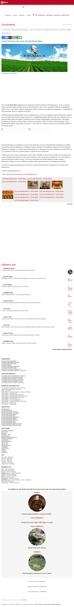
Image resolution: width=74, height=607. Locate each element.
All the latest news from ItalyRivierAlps (37, 581)
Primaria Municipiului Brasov (8, 414)
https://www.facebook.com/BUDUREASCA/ (23, 174)
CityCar (3, 474)
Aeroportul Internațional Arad (8, 361)
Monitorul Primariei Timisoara (9, 437)
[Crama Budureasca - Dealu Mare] (34, 71)
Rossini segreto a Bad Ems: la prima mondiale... (37, 514)
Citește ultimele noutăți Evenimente (62, 349)
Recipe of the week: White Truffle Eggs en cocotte (37, 522)
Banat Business (5, 436)
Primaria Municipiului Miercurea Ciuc (11, 425)
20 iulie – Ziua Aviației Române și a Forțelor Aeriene (15, 310)
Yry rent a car (4, 482)
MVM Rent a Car (5, 480)
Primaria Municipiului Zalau (8, 422)
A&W (2, 469)
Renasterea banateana (7, 430)
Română (24, 600)
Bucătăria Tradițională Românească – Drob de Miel (14, 286)
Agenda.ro (4, 433)
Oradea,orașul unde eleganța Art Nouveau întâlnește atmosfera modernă (20, 335)
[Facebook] (33, 15)
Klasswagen (4, 478)
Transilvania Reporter (7, 438)
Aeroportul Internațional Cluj (8, 363)
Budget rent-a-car (6, 473)
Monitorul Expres (5, 445)
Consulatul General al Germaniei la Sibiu (12, 377)
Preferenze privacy (56, 604)
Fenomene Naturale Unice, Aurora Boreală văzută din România (18, 270)
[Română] (65, 15)
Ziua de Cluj (4, 444)
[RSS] (36, 15)
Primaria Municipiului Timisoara (9, 411)
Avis (2, 470)
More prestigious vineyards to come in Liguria (37, 573)
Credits (36, 604)
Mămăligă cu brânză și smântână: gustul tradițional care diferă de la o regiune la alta (23, 278)
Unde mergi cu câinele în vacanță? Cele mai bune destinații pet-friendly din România (23, 319)
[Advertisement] (36, 88)
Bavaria (3, 472)
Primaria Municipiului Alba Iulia (9, 420)
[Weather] (41, 15)
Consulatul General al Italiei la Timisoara (12, 378)
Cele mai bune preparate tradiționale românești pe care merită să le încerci (21, 302)
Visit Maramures (5, 409)
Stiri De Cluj (4, 442)
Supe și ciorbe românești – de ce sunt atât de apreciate (15, 294)
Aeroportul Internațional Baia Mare (10, 362)
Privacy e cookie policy (44, 604)
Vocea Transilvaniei (6, 441)
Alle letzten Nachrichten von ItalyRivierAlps (37, 586)
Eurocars (3, 476)
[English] (49, 15)
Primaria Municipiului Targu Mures (10, 417)
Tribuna (3, 449)
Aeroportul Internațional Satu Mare (10, 366)
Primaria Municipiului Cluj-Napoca (10, 413)
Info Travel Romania (6, 410)
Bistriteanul (4, 452)
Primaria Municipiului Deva (8, 421)
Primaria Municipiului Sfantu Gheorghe (11, 424)
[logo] (36, 9)
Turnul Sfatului (5, 448)
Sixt (2, 481)
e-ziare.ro (3, 451)
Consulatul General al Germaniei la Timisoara (13, 376)
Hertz (2, 477)
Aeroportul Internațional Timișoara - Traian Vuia (13, 370)
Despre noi (8, 15)
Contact (29, 15)
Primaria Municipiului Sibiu (8, 416)
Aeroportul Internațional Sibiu (9, 368)
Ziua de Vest (4, 432)
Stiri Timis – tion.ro (6, 434)
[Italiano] (57, 15)
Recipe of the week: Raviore (37, 548)
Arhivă (15, 15)
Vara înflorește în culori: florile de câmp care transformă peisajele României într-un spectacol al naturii (27, 327)
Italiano (19, 600)
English (14, 600)
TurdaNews (4, 446)
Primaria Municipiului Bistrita (8, 418)
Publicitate (22, 15)
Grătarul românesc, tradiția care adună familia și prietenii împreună (18, 343)
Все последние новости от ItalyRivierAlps (37, 591)
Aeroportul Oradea (6, 365)
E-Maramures (5, 440)
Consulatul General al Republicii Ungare (12, 381)
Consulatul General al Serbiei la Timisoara (12, 380)
